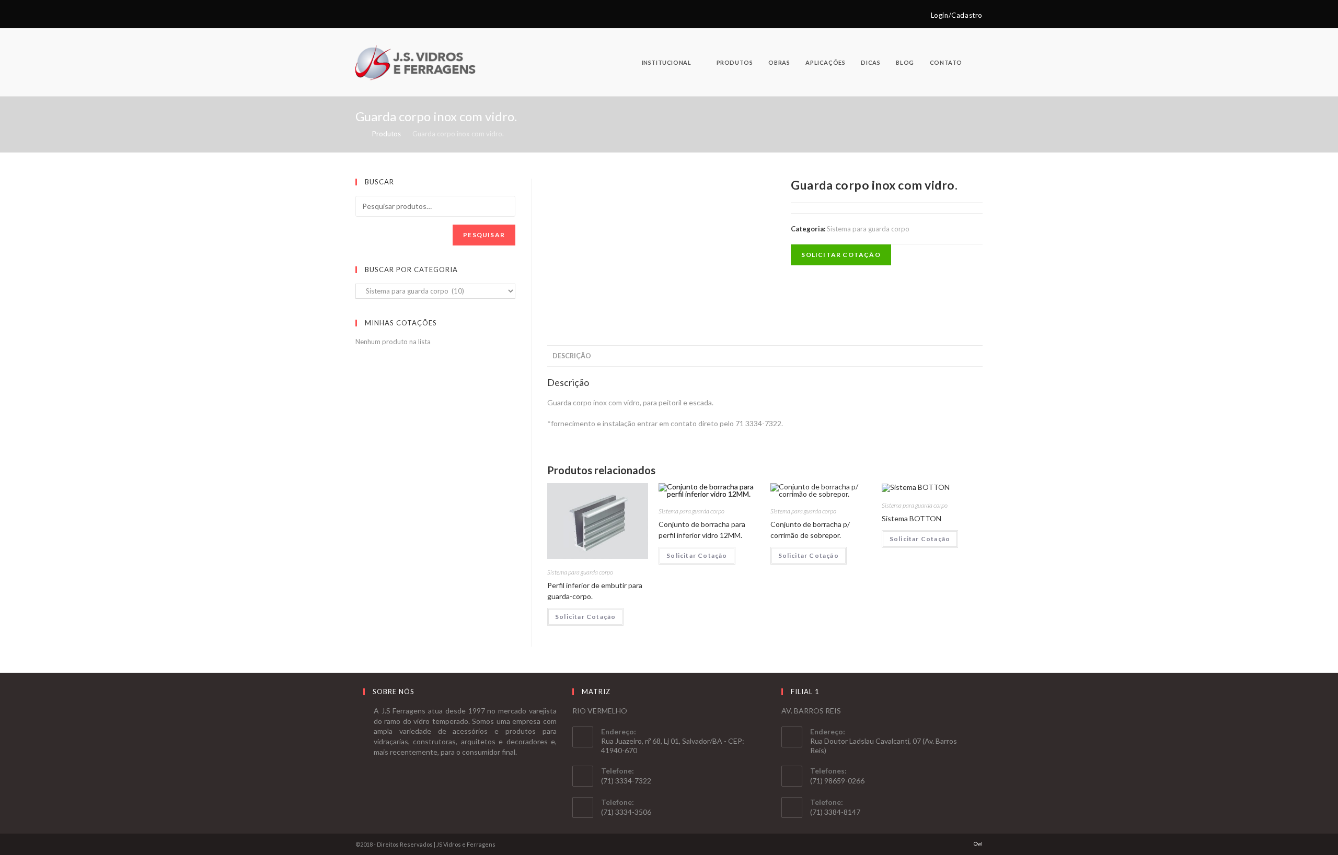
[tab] (571, 356)
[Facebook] (359, 15)
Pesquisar (484, 235)
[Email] (370, 15)
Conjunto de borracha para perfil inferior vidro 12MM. (702, 530)
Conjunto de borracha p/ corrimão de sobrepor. (810, 530)
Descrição (571, 356)
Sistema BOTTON (911, 518)
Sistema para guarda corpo (868, 229)
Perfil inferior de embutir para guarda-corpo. (594, 591)
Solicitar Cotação (840, 255)
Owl (978, 844)
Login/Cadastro (957, 15)
